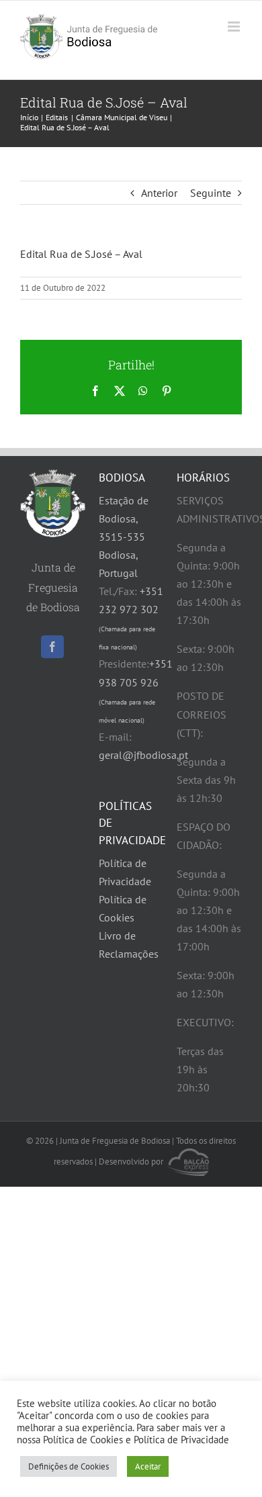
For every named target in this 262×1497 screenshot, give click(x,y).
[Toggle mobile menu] (235, 26)
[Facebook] (52, 646)
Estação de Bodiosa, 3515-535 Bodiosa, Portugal (123, 537)
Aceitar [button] (148, 1466)
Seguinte (210, 192)
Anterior (159, 192)
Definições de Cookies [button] (68, 1466)
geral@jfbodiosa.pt (143, 755)
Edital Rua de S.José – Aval (81, 254)
